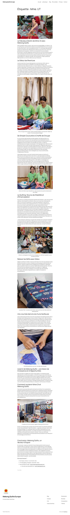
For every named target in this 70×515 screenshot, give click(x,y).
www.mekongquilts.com (40, 466)
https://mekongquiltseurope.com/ (37, 464)
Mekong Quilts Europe (9, 2)
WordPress (65, 511)
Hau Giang (42, 45)
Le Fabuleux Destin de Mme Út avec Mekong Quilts (31, 42)
